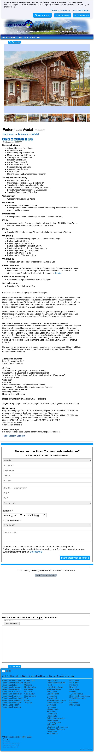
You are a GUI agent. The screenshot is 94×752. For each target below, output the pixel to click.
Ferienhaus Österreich (11, 689)
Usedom (28, 685)
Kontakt (72, 700)
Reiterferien (52, 711)
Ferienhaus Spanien (11, 696)
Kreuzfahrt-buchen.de (11, 743)
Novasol (73, 687)
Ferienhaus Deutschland (12, 683)
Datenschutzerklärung (60, 10)
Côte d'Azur (29, 694)
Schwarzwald (30, 696)
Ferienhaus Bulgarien (11, 707)
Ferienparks (52, 716)
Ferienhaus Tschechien (12, 694)
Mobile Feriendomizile (56, 700)
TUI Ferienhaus (76, 694)
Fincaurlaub (52, 698)
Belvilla (72, 692)
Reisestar (6, 741)
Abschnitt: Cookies (81, 10)
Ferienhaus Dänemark (11, 680)
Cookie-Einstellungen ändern (46, 575)
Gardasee (28, 689)
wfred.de (89, 749)
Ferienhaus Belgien (10, 705)
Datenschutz (36, 552)
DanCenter (74, 680)
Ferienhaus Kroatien (11, 692)
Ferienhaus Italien (10, 685)
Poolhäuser (52, 692)
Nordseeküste (30, 687)
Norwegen (8, 134)
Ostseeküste (29, 680)
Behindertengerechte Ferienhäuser (56, 719)
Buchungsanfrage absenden (75, 558)
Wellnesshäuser (54, 689)
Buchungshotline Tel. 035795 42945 (21, 37)
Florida (27, 700)
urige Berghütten (54, 723)
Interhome (73, 685)
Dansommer (74, 689)
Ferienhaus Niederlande (12, 698)
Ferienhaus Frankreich (12, 700)
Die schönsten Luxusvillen (53, 695)
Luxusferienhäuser (55, 687)
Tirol (26, 698)
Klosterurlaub (53, 709)
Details (58, 273)
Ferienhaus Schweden (12, 687)
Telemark (23, 134)
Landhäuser (52, 714)
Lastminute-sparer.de (11, 745)
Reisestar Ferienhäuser (79, 696)
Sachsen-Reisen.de (10, 747)
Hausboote (51, 707)
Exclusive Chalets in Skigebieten (56, 730)
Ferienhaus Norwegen (11, 703)
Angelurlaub (52, 680)
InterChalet (74, 683)
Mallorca (28, 692)
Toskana (28, 703)
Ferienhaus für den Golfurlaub (55, 704)
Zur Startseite (14, 42)
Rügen (27, 683)
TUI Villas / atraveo (77, 698)
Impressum (74, 703)
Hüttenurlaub (52, 734)
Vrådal (35, 134)
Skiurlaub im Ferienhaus (57, 727)
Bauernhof (51, 725)
